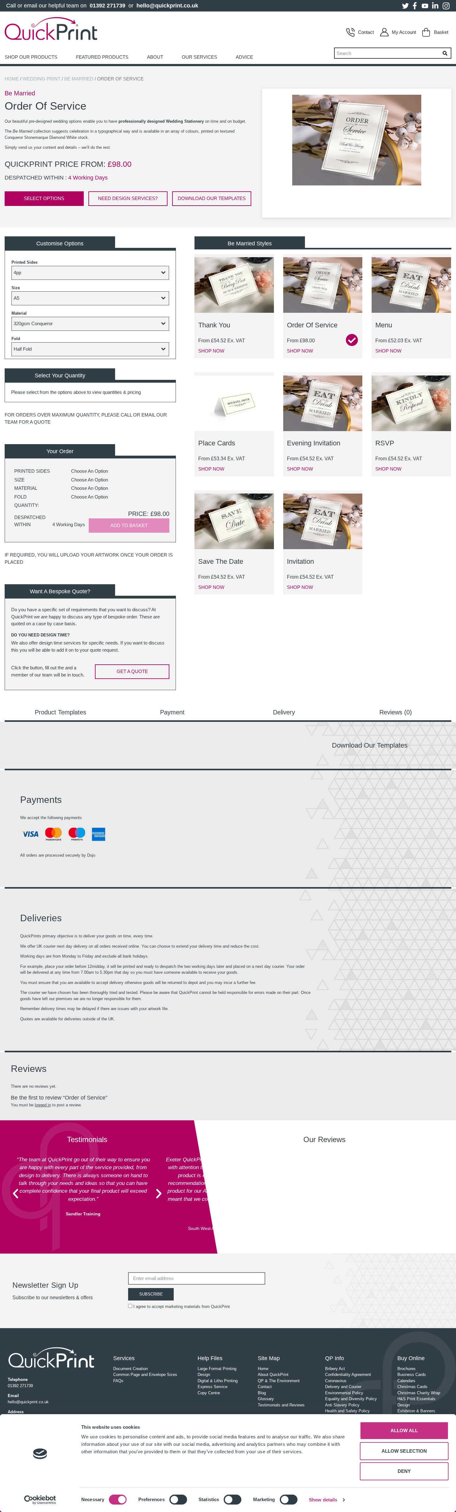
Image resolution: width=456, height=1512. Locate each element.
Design (204, 1374)
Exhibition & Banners (416, 1411)
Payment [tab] (172, 712)
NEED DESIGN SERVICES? (128, 198)
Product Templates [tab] (60, 712)
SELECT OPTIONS (44, 198)
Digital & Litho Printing (218, 1380)
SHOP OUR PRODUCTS (31, 57)
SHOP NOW (211, 350)
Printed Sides (24, 262)
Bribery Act (335, 1368)
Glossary (266, 1398)
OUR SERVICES (199, 57)
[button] (15, 1193)
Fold (15, 338)
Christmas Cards (412, 1386)
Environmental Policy (344, 1393)
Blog (262, 1393)
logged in (43, 1105)
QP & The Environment (279, 1380)
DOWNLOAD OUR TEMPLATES (212, 198)
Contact (366, 32)
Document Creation (130, 1368)
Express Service (212, 1386)
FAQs (118, 1380)
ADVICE (244, 57)
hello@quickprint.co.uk (167, 5)
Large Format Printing (217, 1368)
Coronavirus (335, 1380)
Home (12, 78)
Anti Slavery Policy (342, 1405)
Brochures (406, 1368)
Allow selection (404, 1451)
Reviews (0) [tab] (395, 712)
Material (19, 313)
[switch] (178, 1500)
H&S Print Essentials (416, 1398)
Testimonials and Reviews (281, 1405)
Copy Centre (209, 1393)
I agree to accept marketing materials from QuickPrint (181, 1306)
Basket (441, 32)
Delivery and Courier (343, 1386)
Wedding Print (41, 78)
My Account (404, 32)
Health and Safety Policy (347, 1411)
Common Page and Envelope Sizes (145, 1374)
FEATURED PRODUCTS (102, 57)
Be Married (78, 78)
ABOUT (155, 57)
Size (15, 287)
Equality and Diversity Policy (351, 1398)
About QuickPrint (273, 1374)
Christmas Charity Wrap (418, 1393)
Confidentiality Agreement (348, 1374)
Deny (404, 1471)
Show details (323, 1499)
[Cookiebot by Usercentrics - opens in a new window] (40, 1500)
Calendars (406, 1380)
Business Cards (411, 1374)
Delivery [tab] (284, 712)
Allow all (404, 1430)
